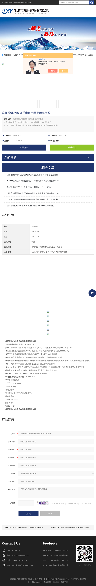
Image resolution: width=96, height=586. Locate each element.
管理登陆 (64, 582)
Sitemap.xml (37, 582)
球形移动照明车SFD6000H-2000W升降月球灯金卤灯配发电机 (32, 199)
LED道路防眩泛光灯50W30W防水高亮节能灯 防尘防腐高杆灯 (32, 175)
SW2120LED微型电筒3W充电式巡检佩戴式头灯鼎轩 (31, 528)
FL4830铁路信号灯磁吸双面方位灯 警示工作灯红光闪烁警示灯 (32, 181)
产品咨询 (24, 147)
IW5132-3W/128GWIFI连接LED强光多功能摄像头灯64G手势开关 (56, 555)
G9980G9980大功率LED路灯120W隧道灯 (56, 560)
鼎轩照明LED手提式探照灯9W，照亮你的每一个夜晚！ (30, 187)
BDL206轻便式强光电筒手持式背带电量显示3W (56, 565)
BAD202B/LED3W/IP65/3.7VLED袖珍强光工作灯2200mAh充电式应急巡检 (56, 550)
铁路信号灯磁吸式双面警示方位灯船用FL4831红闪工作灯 (30, 205)
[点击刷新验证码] (43, 503)
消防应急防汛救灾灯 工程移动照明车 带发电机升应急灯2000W (33, 193)
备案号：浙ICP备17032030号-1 (56, 579)
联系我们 (72, 147)
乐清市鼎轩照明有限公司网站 (20, 2)
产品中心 (22, 55)
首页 (15, 55)
